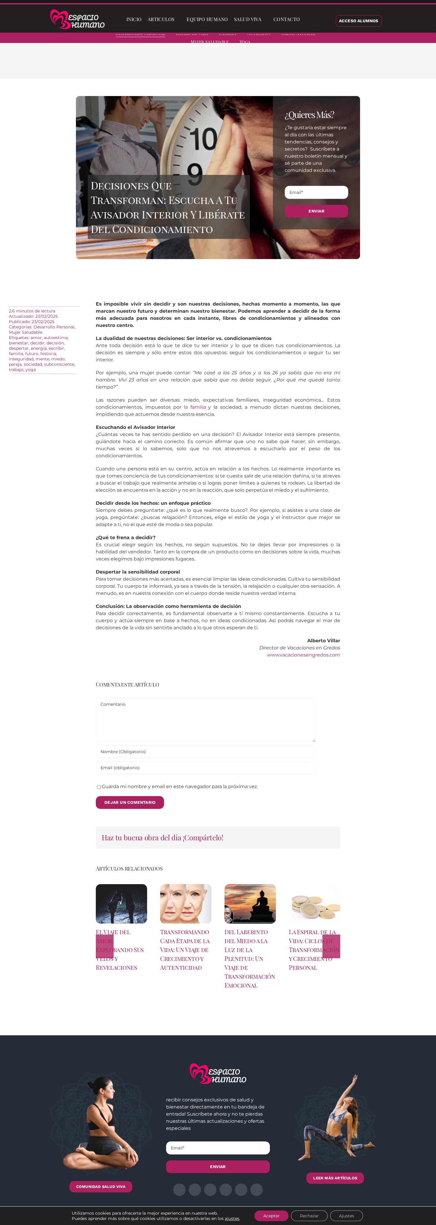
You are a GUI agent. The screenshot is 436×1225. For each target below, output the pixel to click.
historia (48, 353)
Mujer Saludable (25, 332)
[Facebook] (294, 65)
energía (39, 348)
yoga (31, 369)
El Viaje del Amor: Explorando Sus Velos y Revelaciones (120, 949)
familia (16, 353)
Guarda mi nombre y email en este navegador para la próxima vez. (180, 786)
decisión (55, 343)
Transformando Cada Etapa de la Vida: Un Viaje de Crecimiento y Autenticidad (184, 949)
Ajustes (346, 1215)
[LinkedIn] (313, 65)
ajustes (232, 1218)
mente (42, 359)
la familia (195, 407)
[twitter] (382, 38)
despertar (19, 348)
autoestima (56, 337)
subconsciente (59, 364)
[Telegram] (332, 65)
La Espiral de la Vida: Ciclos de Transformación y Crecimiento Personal (314, 949)
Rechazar (309, 1215)
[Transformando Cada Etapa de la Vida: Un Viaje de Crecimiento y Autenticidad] (185, 887)
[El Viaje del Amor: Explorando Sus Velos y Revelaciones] (121, 887)
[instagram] (392, 38)
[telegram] (403, 38)
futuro (31, 353)
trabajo (16, 369)
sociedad (33, 364)
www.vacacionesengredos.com (303, 655)
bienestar (18, 343)
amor (36, 337)
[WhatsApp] (322, 65)
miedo (58, 359)
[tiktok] (424, 38)
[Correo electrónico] (341, 65)
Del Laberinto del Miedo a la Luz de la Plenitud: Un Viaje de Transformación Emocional (250, 958)
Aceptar (271, 1215)
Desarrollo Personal (54, 327)
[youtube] (414, 38)
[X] (303, 65)
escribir (56, 348)
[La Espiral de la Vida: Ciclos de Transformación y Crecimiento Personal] (314, 887)
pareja (15, 364)
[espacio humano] (77, 10)
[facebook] (371, 38)
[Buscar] (308, 19)
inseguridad (21, 359)
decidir (37, 343)
